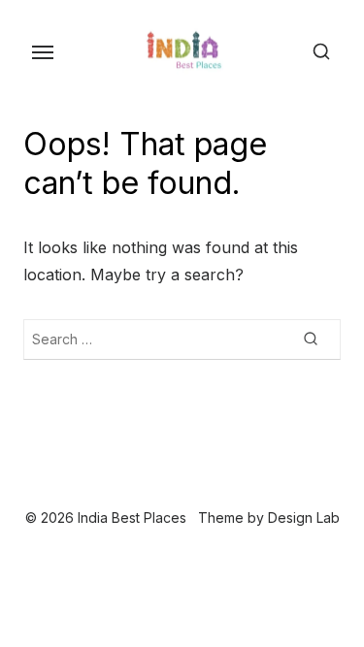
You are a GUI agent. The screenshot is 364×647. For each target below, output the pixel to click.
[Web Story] (190, 488)
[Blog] (159, 488)
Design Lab (304, 517)
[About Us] (206, 488)
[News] (175, 488)
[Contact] (221, 488)
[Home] (144, 488)
